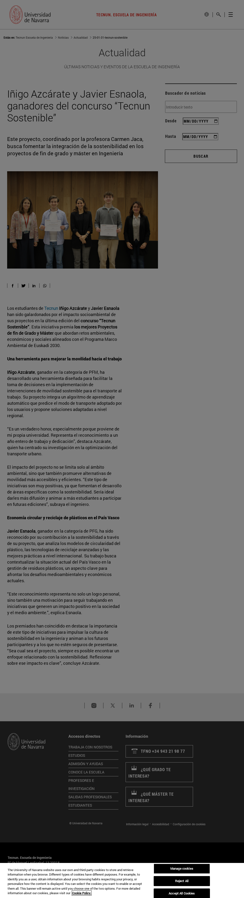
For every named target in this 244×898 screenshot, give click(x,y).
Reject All (181, 881)
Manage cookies (181, 869)
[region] (122, 880)
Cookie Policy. (81, 893)
